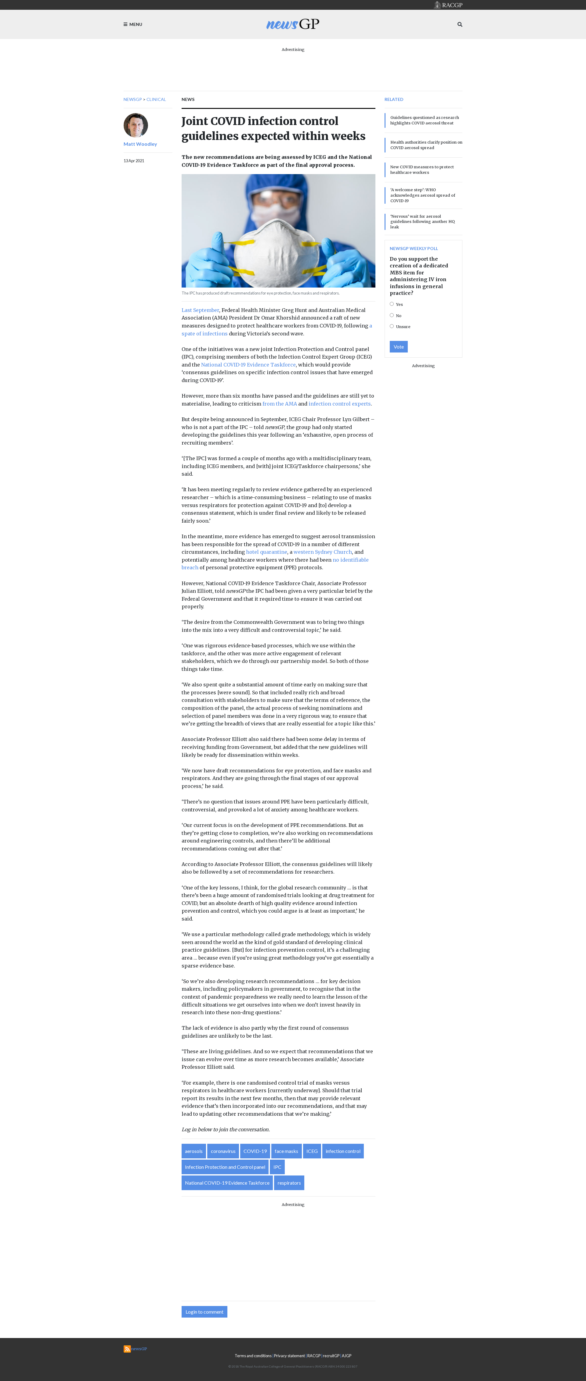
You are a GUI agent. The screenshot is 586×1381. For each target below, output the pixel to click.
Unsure (403, 326)
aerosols (194, 1151)
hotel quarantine (266, 552)
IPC (277, 1167)
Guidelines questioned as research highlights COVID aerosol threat (424, 120)
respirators (289, 1183)
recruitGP (331, 1355)
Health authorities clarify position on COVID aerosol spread (426, 145)
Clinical (156, 99)
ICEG (312, 1151)
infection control (343, 1151)
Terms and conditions (253, 1355)
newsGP (133, 99)
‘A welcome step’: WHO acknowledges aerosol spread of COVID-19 (422, 195)
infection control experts (340, 404)
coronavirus (223, 1151)
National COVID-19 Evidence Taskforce (248, 365)
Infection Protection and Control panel (225, 1167)
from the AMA (279, 404)
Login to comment (204, 1312)
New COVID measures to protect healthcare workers (422, 169)
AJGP (346, 1355)
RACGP (313, 1355)
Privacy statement (289, 1355)
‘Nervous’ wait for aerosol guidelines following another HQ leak (422, 222)
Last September (200, 310)
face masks (286, 1151)
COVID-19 (255, 1151)
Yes (399, 304)
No (398, 315)
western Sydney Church (323, 552)
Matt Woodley (140, 144)
